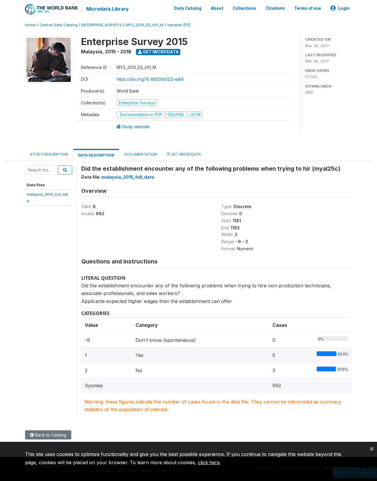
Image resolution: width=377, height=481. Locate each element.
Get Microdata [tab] (185, 154)
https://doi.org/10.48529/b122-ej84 (150, 79)
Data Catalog (187, 8)
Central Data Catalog (58, 25)
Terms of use (307, 8)
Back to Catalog (50, 434)
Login (344, 8)
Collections (244, 8)
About (217, 8)
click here (209, 462)
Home (30, 25)
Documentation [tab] (140, 154)
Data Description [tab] (96, 155)
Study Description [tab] (49, 154)
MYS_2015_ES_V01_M (144, 25)
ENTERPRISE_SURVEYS (101, 25)
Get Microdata (160, 51)
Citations (275, 8)
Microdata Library (107, 9)
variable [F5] (178, 25)
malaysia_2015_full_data (127, 176)
